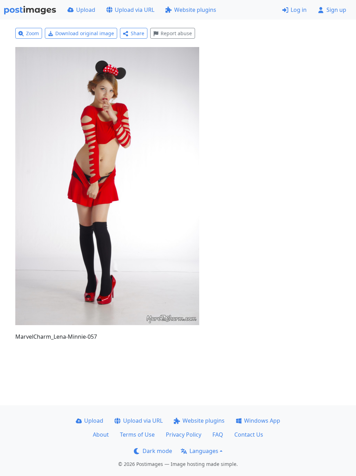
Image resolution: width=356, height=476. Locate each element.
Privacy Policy (183, 434)
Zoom (32, 33)
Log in (299, 10)
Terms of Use (137, 434)
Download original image (84, 33)
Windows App (262, 420)
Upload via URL (134, 10)
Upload (85, 10)
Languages (203, 451)
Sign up (336, 10)
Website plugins (195, 10)
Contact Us (248, 434)
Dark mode (157, 451)
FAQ (217, 434)
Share (137, 33)
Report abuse (176, 33)
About (101, 434)
